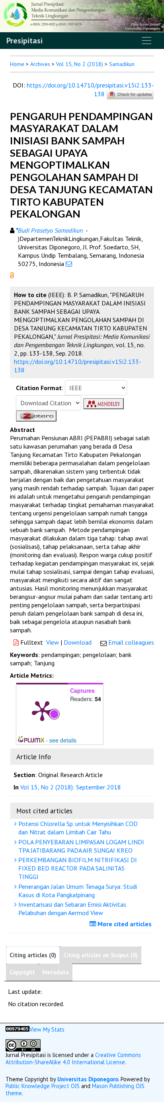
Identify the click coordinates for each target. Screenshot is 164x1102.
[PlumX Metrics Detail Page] (42, 710)
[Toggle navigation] (146, 41)
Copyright (22, 972)
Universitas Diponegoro (87, 1079)
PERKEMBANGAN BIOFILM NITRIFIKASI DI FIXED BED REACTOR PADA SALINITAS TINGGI (77, 868)
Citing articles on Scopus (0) (100, 955)
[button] (12, 274)
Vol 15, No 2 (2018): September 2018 (70, 787)
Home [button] (17, 64)
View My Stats (46, 1029)
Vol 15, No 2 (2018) (79, 64)
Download (78, 642)
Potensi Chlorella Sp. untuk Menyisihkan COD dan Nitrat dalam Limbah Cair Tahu (77, 828)
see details (62, 740)
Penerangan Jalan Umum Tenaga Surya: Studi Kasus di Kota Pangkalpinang (77, 890)
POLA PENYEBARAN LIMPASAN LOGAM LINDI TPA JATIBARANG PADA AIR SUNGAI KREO (80, 846)
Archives (40, 64)
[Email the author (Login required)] (69, 264)
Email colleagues (131, 642)
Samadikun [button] (122, 64)
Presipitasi (24, 40)
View (52, 642)
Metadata (55, 972)
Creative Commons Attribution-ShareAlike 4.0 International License (73, 1058)
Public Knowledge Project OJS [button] (43, 1086)
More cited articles (124, 924)
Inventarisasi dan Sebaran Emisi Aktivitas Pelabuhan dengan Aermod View (71, 908)
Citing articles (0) (33, 955)
